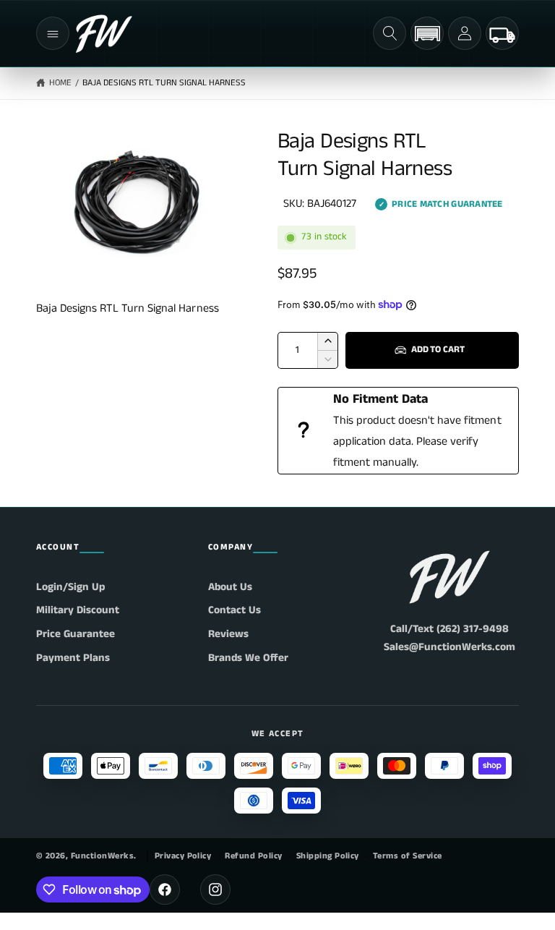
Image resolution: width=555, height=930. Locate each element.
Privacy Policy (183, 856)
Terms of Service (407, 856)
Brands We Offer (248, 657)
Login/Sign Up (70, 586)
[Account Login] (464, 33)
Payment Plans (73, 657)
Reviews (228, 633)
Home (60, 83)
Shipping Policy (327, 856)
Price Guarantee (75, 633)
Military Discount (77, 610)
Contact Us (234, 610)
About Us (230, 586)
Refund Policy (253, 856)
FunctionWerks (102, 856)
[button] (52, 33)
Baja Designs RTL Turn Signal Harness (164, 83)
